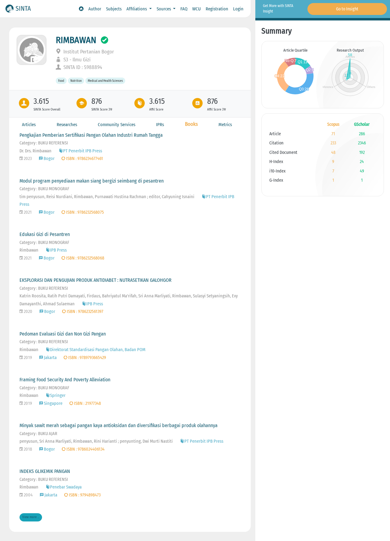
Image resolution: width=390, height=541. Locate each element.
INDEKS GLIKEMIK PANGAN (45, 471)
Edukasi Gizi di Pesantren (45, 234)
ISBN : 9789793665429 (86, 357)
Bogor (49, 158)
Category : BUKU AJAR (38, 433)
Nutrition (76, 81)
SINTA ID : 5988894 (82, 67)
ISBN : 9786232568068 (84, 258)
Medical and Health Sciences (105, 81)
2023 (27, 158)
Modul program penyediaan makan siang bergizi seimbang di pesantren (92, 181)
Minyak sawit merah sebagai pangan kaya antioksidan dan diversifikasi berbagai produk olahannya (119, 425)
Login (238, 9)
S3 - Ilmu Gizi (76, 59)
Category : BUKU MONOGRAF (44, 188)
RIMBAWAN (76, 39)
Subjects (114, 9)
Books (191, 124)
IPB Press (58, 250)
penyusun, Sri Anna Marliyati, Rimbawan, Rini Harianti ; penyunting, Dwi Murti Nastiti (96, 441)
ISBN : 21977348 (87, 403)
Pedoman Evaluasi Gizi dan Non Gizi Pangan (63, 334)
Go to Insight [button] (347, 9)
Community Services (116, 124)
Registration (217, 9)
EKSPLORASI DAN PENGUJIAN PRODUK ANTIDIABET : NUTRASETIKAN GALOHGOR (96, 280)
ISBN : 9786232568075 (84, 212)
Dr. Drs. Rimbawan (35, 151)
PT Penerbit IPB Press (82, 151)
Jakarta (50, 357)
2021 (27, 212)
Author (94, 9)
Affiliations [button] (137, 9)
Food (61, 81)
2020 (27, 311)
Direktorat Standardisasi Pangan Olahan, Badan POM (97, 349)
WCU (196, 9)
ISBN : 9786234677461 (84, 158)
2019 (27, 357)
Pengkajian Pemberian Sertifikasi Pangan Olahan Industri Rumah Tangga (91, 135)
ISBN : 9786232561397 (84, 311)
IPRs (160, 124)
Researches (67, 124)
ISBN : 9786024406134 (85, 449)
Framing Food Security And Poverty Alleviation (65, 380)
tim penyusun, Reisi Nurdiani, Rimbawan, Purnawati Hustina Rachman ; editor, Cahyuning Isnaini (107, 196)
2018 (27, 449)
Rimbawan (29, 250)
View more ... (30, 517)
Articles (29, 124)
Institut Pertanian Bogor (88, 52)
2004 (28, 495)
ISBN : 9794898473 (84, 495)
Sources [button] (164, 9)
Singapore (53, 403)
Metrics (225, 124)
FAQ (183, 9)
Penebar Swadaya (66, 487)
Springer (58, 395)
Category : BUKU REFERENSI (44, 143)
